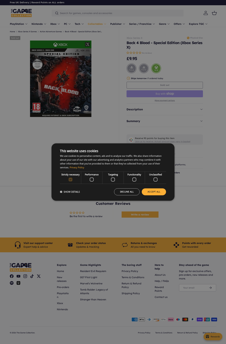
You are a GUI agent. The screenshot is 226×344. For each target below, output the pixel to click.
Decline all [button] (127, 191)
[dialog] (113, 172)
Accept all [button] (154, 191)
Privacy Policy (77, 167)
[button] (70, 191)
